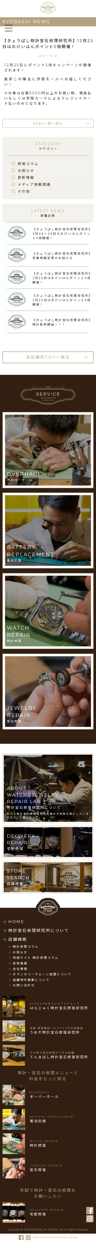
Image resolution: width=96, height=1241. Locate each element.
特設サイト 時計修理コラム (36, 957)
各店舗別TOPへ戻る (48, 357)
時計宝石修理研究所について (38, 930)
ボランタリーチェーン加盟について (42, 974)
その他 (24, 191)
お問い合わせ (24, 985)
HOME (16, 921)
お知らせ (26, 170)
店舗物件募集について (31, 979)
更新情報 (26, 177)
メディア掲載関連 (34, 184)
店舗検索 (17, 939)
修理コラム (28, 163)
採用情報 (20, 963)
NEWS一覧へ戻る (48, 123)
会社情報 (20, 968)
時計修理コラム (26, 946)
